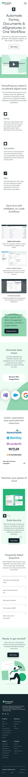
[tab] (14, 237)
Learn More (14, 540)
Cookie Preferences (18, 751)
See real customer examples (9, 462)
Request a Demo (11, 331)
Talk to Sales (13, 655)
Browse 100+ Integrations (14, 377)
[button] (14, 64)
